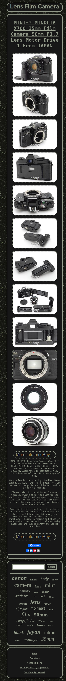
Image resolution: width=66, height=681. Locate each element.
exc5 (19, 625)
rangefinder (25, 620)
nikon (49, 632)
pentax (25, 591)
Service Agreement (34, 672)
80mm (23, 603)
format (38, 608)
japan (34, 631)
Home (34, 653)
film (25, 614)
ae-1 (42, 596)
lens (35, 602)
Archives (35, 658)
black (19, 632)
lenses (41, 625)
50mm (41, 614)
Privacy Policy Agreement (34, 667)
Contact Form (34, 663)
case (51, 621)
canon (19, 578)
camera (22, 585)
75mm (41, 621)
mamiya (31, 639)
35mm (47, 639)
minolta (29, 625)
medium (21, 596)
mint (50, 585)
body (44, 578)
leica (38, 586)
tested (36, 592)
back (51, 610)
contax (45, 591)
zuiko (17, 640)
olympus (21, 608)
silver (55, 579)
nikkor (33, 579)
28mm (51, 597)
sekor (50, 625)
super (47, 603)
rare (34, 596)
